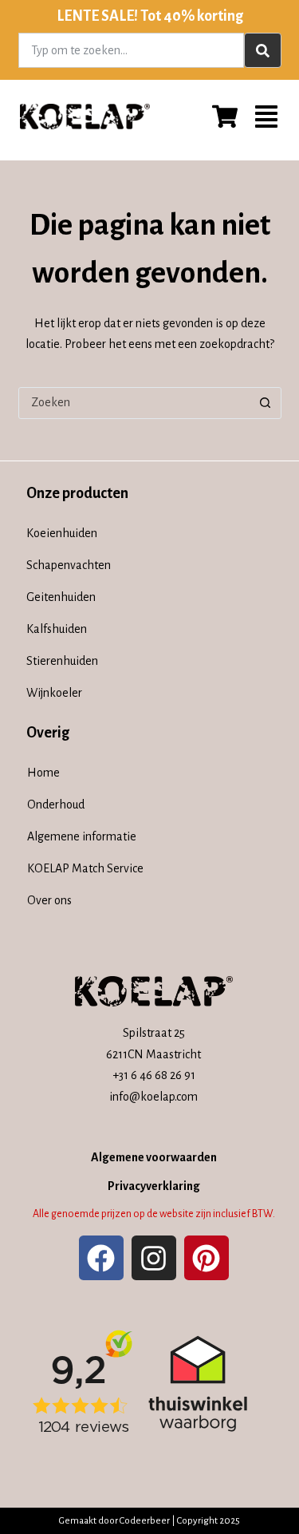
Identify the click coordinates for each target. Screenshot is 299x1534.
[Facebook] (101, 1258)
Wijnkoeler (54, 692)
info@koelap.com (153, 1096)
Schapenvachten (68, 565)
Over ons (49, 900)
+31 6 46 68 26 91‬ (153, 1075)
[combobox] (131, 50)
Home (43, 772)
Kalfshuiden (56, 629)
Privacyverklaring (154, 1186)
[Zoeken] (262, 50)
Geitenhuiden (61, 597)
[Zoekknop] (265, 403)
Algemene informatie (81, 836)
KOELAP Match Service (85, 868)
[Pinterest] (206, 1258)
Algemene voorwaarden (154, 1157)
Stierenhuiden (62, 660)
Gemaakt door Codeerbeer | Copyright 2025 (149, 1521)
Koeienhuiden (61, 533)
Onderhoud (56, 804)
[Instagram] (154, 1258)
